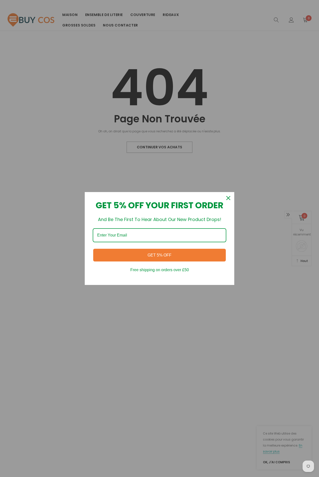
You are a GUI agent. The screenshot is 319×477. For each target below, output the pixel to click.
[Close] (228, 198)
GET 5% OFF (159, 255)
